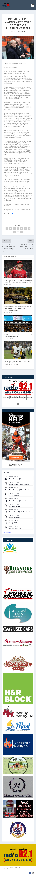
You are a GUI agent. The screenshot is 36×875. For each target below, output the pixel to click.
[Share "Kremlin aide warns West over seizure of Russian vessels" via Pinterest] (22, 228)
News (23, 32)
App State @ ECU (14, 506)
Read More (7, 214)
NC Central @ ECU (15, 528)
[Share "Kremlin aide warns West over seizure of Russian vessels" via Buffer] (29, 228)
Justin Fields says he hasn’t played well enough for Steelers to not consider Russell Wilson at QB (17, 362)
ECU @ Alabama (14, 495)
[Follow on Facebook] (30, 873)
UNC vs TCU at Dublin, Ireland (19, 484)
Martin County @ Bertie (16, 479)
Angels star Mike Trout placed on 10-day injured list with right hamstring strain (18, 281)
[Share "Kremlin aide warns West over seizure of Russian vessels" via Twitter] (10, 228)
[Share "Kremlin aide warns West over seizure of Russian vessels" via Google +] (14, 228)
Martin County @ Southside (18, 501)
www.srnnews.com (23, 210)
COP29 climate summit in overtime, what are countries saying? (18, 335)
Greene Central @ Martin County (19, 512)
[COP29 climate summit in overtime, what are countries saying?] (18, 323)
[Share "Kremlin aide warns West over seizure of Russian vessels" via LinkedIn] (25, 228)
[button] (18, 403)
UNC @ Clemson (14, 517)
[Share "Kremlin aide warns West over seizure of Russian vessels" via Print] (22, 232)
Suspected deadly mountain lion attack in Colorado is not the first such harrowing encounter (17, 308)
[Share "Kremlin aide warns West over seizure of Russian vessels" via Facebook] (7, 228)
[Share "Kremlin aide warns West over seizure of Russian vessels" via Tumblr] (18, 228)
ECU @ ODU (13, 523)
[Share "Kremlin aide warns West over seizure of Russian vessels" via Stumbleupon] (14, 232)
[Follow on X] (33, 873)
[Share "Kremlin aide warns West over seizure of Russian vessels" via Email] (18, 232)
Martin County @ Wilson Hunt (19, 490)
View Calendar (7, 532)
